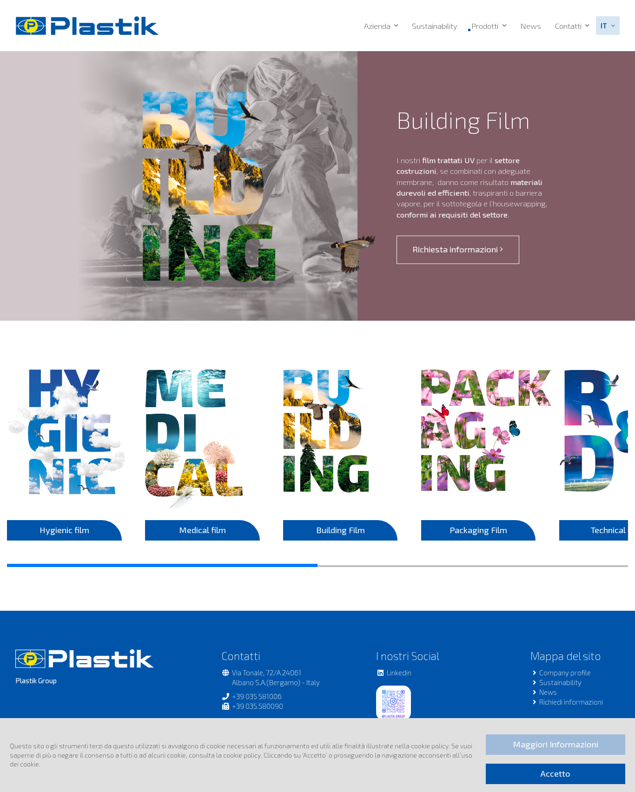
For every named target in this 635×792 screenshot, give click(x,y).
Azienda (377, 25)
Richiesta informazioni (456, 249)
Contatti (568, 25)
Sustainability (434, 25)
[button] (607, 25)
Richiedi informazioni (571, 702)
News (530, 25)
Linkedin (399, 672)
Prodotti (484, 25)
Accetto (555, 773)
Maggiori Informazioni (555, 744)
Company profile (565, 672)
